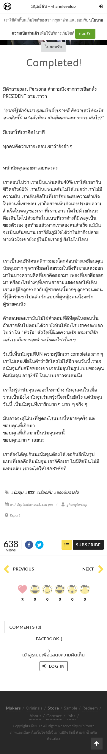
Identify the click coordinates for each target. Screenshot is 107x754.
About (35, 715)
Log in (56, 666)
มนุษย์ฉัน (39, 6)
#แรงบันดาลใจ (66, 492)
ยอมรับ (85, 33)
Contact (54, 715)
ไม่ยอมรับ (53, 46)
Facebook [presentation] (49, 640)
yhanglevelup (63, 6)
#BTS (29, 492)
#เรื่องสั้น (44, 492)
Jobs (71, 715)
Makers (20, 6)
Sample (70, 707)
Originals (34, 707)
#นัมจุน (17, 492)
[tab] (25, 626)
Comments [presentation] (25, 627)
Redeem (90, 707)
